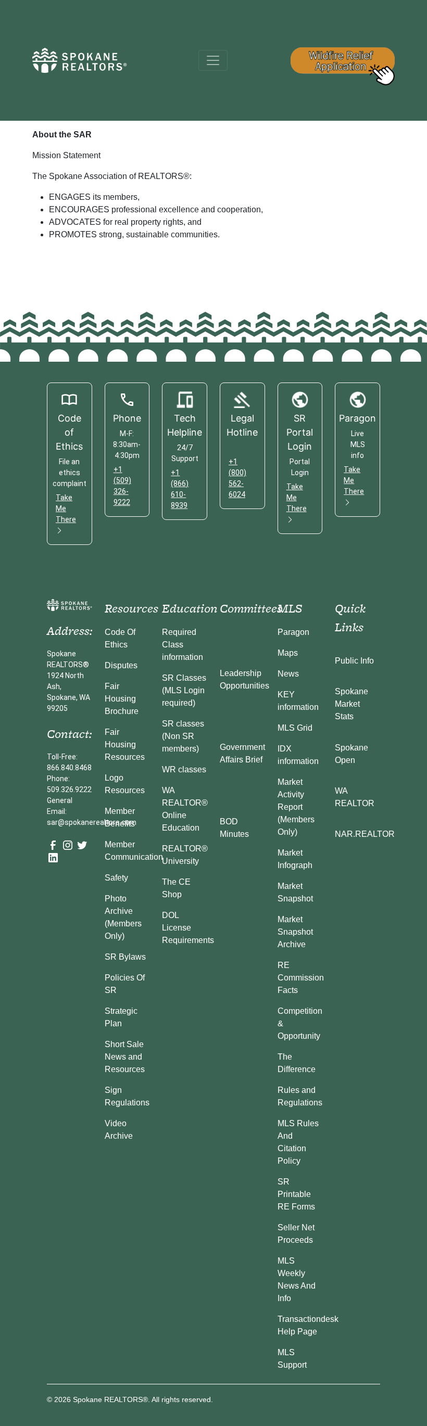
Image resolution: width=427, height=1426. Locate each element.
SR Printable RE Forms (296, 1194)
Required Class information (182, 644)
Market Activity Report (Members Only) (296, 807)
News (288, 673)
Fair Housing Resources (125, 744)
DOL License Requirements (188, 928)
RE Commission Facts (301, 978)
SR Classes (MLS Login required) (184, 690)
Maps (288, 652)
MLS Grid (295, 727)
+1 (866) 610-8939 (180, 489)
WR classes (184, 769)
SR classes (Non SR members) (183, 736)
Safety (116, 877)
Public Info (354, 660)
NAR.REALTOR (365, 834)
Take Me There (66, 508)
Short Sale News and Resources (125, 1057)
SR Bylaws (125, 956)
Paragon (293, 632)
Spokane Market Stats (351, 704)
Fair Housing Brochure (122, 699)
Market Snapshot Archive (295, 932)
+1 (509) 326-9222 (122, 485)
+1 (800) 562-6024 (237, 478)
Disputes (121, 665)
